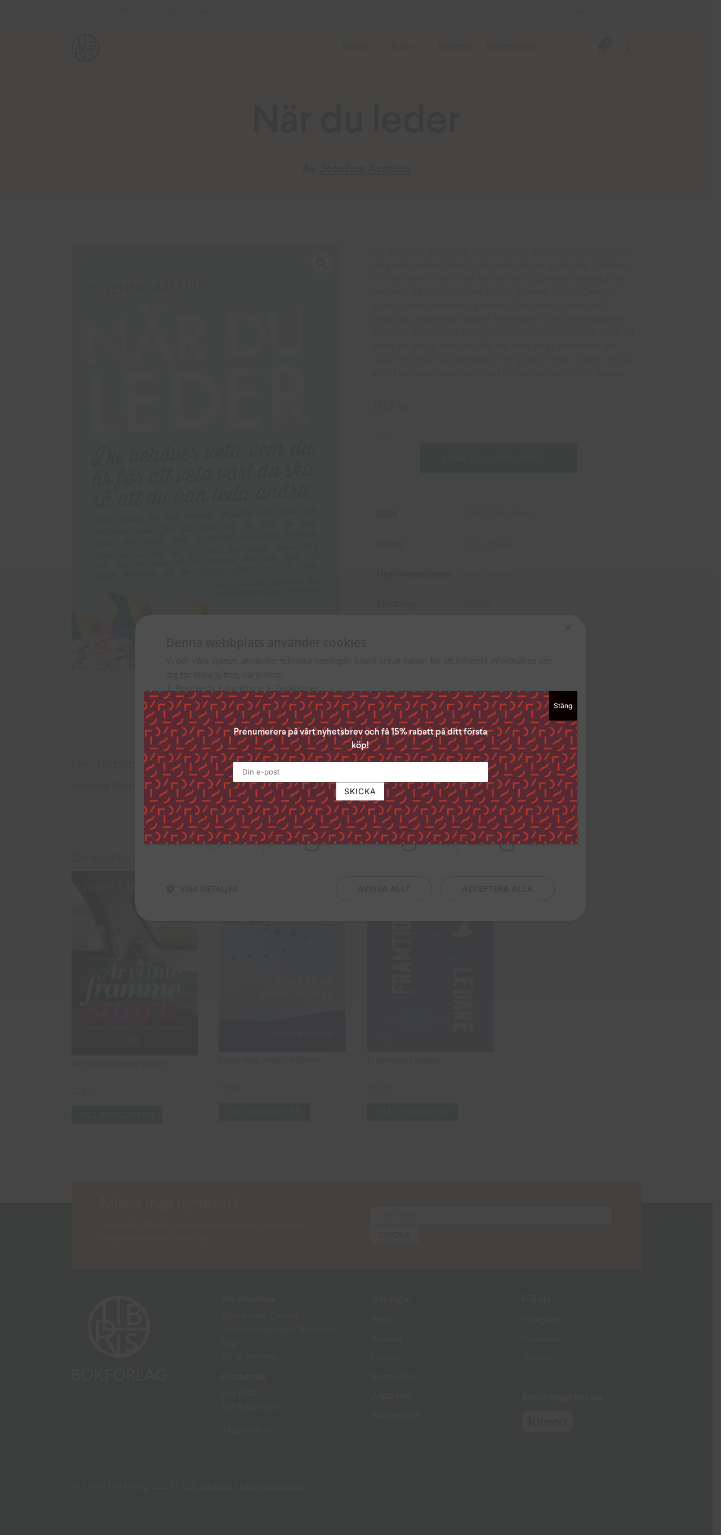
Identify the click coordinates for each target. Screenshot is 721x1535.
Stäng (563, 705)
